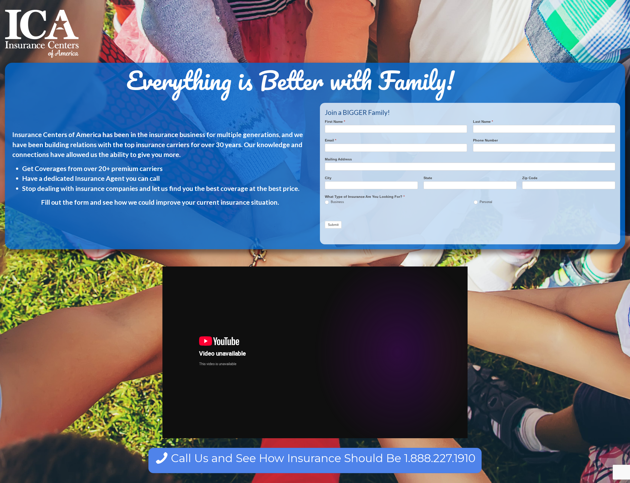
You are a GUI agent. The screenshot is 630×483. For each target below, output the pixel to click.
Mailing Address (338, 159)
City (328, 178)
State (428, 178)
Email (330, 140)
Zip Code (529, 178)
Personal (485, 202)
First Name (335, 122)
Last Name (483, 122)
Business (337, 202)
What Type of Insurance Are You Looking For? (365, 197)
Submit (333, 225)
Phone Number (485, 140)
